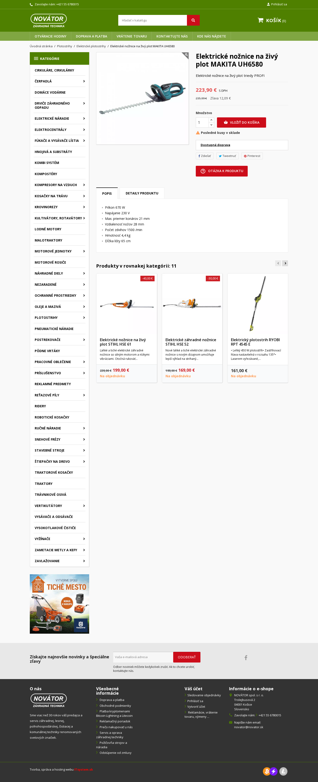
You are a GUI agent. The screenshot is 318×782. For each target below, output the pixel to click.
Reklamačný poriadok (114, 721)
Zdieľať (206, 156)
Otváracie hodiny (50, 36)
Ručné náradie (48, 428)
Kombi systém (47, 162)
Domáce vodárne (50, 92)
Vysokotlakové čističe (55, 528)
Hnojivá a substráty (53, 152)
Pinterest (253, 156)
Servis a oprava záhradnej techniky (109, 735)
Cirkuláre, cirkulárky (54, 70)
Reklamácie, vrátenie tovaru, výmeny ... (201, 714)
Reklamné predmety (53, 384)
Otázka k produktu (221, 171)
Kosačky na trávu (51, 196)
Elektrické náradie (52, 118)
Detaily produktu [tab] (142, 193)
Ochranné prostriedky (55, 295)
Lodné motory (48, 229)
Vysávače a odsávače (54, 516)
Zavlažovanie (47, 561)
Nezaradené (46, 284)
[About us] (49, 700)
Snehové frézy (47, 439)
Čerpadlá (43, 81)
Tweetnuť (229, 156)
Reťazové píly (47, 395)
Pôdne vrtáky (47, 351)
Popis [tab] (107, 193)
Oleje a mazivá (48, 306)
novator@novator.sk (248, 727)
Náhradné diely (49, 273)
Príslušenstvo (48, 373)
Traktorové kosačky (54, 472)
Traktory (43, 483)
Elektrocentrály (50, 129)
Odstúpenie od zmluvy (115, 753)
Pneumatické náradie (54, 328)
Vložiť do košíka (241, 122)
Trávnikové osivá (50, 494)
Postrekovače (48, 339)
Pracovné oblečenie (53, 362)
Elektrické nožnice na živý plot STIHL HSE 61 (123, 342)
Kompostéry (46, 174)
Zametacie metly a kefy (56, 550)
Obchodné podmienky (115, 706)
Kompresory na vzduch (56, 185)
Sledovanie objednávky (204, 695)
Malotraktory (48, 240)
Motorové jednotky (53, 251)
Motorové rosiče (50, 262)
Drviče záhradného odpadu (52, 105)
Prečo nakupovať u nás (116, 727)
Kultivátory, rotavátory (58, 218)
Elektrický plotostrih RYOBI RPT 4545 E (255, 342)
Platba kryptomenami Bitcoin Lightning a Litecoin (114, 713)
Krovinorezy (46, 207)
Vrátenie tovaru (132, 36)
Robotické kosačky (52, 417)
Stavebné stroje (49, 450)
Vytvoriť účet (196, 706)
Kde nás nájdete (211, 36)
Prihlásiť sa (195, 701)
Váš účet (194, 688)
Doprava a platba (91, 36)
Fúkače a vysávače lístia (57, 140)
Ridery (40, 406)
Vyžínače (42, 539)
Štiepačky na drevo (52, 461)
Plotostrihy (46, 317)
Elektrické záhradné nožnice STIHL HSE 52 (191, 342)
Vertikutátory (48, 505)
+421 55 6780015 (67, 4)
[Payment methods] (275, 771)
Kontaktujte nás (172, 36)
